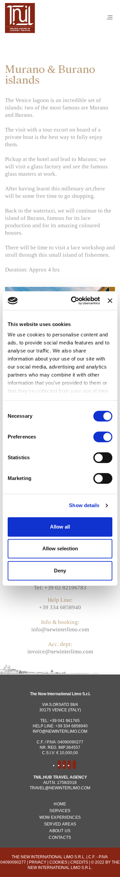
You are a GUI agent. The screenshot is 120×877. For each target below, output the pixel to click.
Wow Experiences (60, 817)
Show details (84, 505)
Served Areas (60, 824)
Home (60, 804)
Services (59, 810)
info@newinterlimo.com (60, 629)
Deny (60, 570)
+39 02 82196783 (65, 587)
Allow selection (60, 548)
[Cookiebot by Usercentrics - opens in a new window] (74, 300)
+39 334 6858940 (60, 607)
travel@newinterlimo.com (60, 788)
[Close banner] (110, 300)
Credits (79, 862)
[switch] (102, 436)
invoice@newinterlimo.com (60, 651)
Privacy (37, 862)
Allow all (60, 527)
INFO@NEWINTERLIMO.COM (60, 731)
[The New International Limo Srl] (20, 17)
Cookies (58, 862)
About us (59, 830)
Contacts (60, 837)
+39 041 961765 (65, 720)
